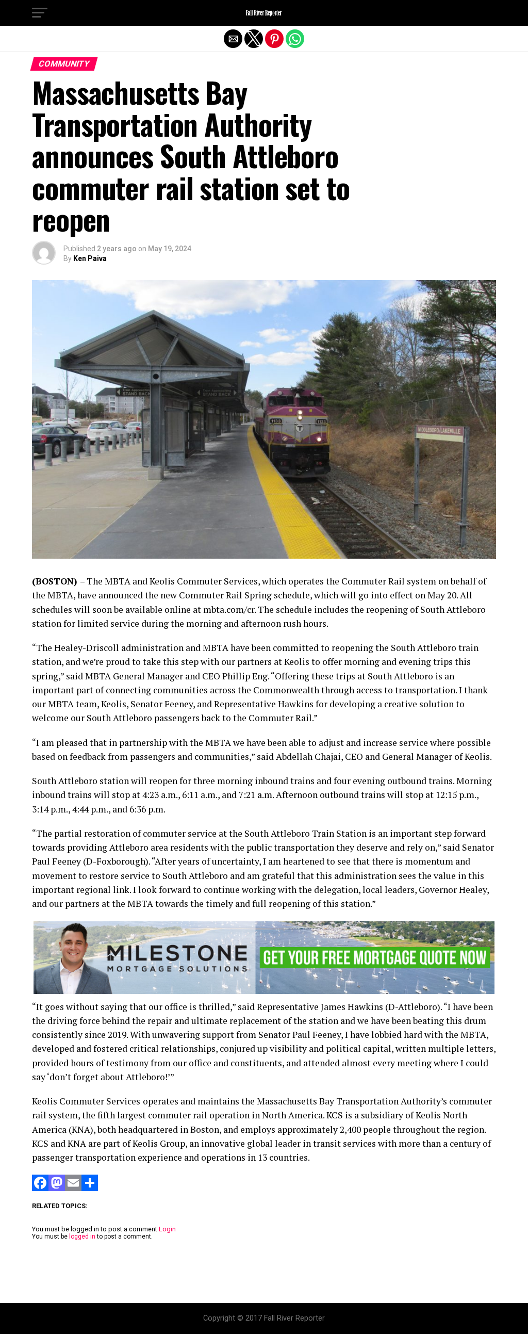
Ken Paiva (90, 258)
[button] (39, 13)
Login (167, 1229)
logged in (82, 1236)
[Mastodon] (56, 1188)
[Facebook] (40, 1188)
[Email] (73, 1188)
